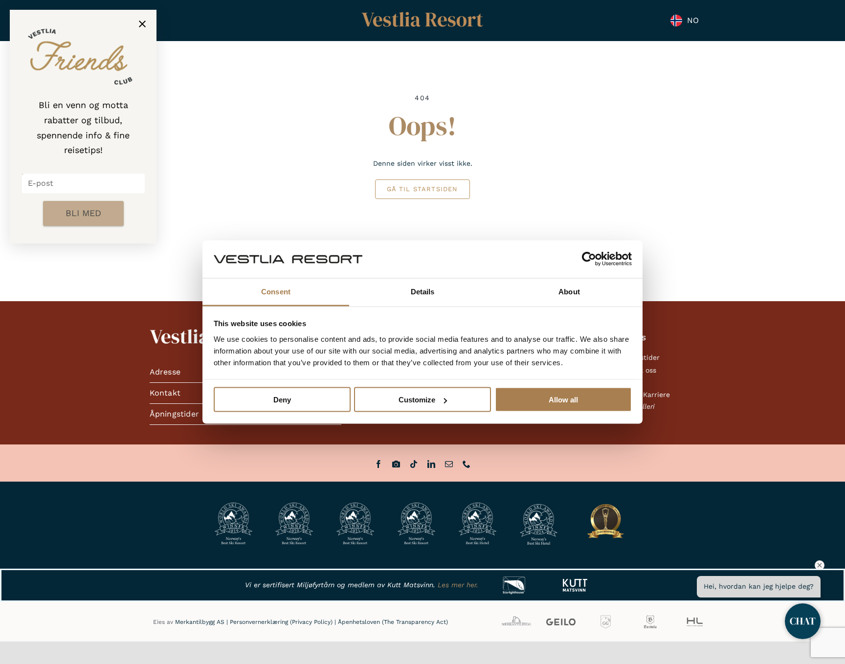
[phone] (466, 464)
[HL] (695, 617)
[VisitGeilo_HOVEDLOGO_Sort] (561, 622)
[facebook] (378, 464)
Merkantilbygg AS (199, 622)
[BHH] (650, 617)
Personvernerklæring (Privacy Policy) (281, 622)
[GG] (606, 617)
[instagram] (396, 464)
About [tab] (569, 291)
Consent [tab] (275, 291)
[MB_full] (516, 617)
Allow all (563, 400)
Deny (282, 400)
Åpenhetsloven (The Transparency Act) (393, 622)
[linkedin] (431, 464)
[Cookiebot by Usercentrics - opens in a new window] (589, 259)
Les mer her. (458, 585)
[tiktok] (414, 464)
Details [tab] (423, 291)
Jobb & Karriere (643, 394)
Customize (417, 400)
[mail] (449, 464)
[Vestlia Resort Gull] (422, 13)
